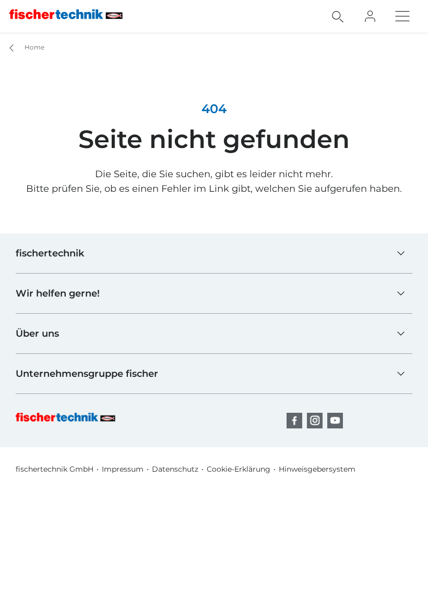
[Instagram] (315, 420)
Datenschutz (175, 469)
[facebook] (294, 420)
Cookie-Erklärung (238, 469)
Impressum (123, 469)
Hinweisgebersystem (317, 469)
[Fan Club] (370, 16)
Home (33, 47)
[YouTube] (335, 420)
